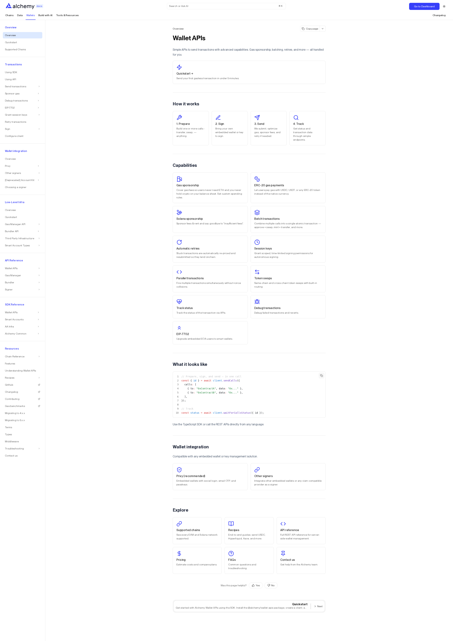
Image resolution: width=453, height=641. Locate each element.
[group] (263, 585)
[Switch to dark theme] (444, 6)
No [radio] (273, 585)
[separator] (45, 330)
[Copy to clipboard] (321, 375)
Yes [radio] (258, 585)
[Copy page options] (323, 29)
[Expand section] (38, 93)
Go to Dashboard (424, 6)
